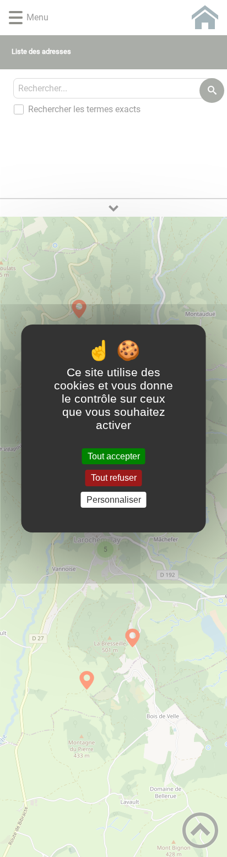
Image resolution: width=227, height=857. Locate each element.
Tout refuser (114, 478)
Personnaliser (114, 499)
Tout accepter (114, 456)
